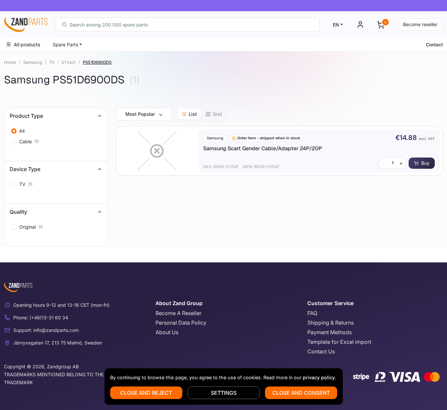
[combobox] (188, 24)
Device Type (25, 169)
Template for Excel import (339, 342)
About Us (167, 332)
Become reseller (420, 24)
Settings (224, 392)
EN (336, 24)
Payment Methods (329, 332)
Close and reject (146, 392)
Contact (434, 44)
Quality (18, 211)
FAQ (312, 313)
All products (27, 44)
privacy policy (319, 377)
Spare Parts (65, 44)
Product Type (26, 115)
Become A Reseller (178, 313)
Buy (425, 163)
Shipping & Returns (330, 322)
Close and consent (301, 392)
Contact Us (321, 351)
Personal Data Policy (181, 322)
